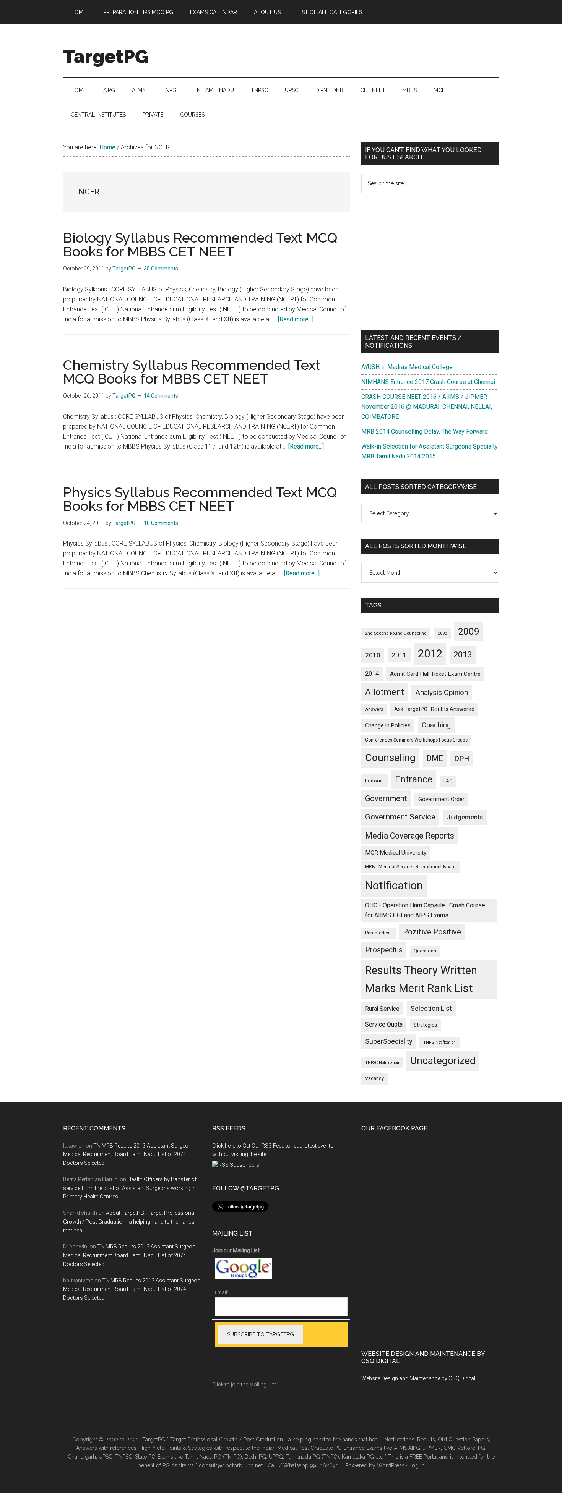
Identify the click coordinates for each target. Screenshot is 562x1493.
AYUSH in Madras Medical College (407, 367)
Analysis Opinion (441, 692)
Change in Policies (388, 725)
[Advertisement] (430, 261)
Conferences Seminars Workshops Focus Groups (416, 740)
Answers (374, 709)
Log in (416, 1465)
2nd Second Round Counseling (396, 633)
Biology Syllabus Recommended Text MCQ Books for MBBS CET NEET (200, 244)
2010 (372, 655)
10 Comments (161, 523)
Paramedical (378, 933)
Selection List (431, 1008)
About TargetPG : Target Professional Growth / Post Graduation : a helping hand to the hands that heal (129, 1222)
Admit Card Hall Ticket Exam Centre (435, 673)
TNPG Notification (439, 1042)
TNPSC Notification (382, 1062)
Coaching (436, 725)
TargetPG (106, 56)
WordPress (390, 1465)
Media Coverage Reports (409, 835)
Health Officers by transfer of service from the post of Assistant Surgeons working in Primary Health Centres (130, 1188)
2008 (442, 633)
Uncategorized (443, 1060)
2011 (399, 655)
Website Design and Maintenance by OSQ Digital (418, 1378)
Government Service (400, 816)
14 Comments (161, 396)
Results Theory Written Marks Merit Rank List (421, 979)
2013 (462, 654)
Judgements (465, 817)
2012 (430, 653)
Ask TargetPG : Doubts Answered (434, 709)
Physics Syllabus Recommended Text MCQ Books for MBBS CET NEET (200, 499)
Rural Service (382, 1008)
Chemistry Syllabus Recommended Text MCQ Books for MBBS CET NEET (191, 372)
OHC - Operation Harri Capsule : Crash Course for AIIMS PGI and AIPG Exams (425, 910)
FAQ (448, 781)
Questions (425, 951)
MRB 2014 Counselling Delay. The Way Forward (424, 431)
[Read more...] (295, 319)
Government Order (441, 799)
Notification (394, 885)
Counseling (390, 757)
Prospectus (384, 950)
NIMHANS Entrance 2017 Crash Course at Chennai (428, 381)
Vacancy (374, 1078)
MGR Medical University (395, 852)
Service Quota (384, 1024)
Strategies (425, 1025)
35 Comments (161, 269)
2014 (372, 673)
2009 (468, 631)
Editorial (374, 780)
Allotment (384, 692)
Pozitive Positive (432, 931)
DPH (461, 758)
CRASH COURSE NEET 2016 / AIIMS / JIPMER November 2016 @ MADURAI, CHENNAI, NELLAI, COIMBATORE (426, 406)
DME (435, 758)
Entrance (413, 779)
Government (386, 798)
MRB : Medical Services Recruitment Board (410, 867)
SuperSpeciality (388, 1041)
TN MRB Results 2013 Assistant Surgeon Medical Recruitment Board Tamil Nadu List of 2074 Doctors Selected (127, 1154)
